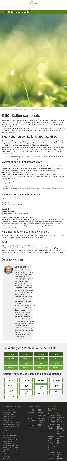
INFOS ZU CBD (34, 406)
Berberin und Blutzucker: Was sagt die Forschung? (61, 429)
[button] (33, 6)
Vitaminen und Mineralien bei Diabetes (61, 440)
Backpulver (19, 172)
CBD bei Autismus (32, 419)
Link (37, 246)
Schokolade (9, 186)
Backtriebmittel (42, 124)
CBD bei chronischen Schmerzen (42, 420)
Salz (15, 235)
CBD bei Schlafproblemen (44, 426)
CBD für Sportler (31, 411)
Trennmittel (59, 174)
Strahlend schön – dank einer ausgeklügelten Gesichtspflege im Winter (53, 443)
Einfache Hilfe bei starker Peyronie (51, 455)
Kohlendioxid (9, 153)
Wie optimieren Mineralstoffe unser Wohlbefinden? (53, 417)
